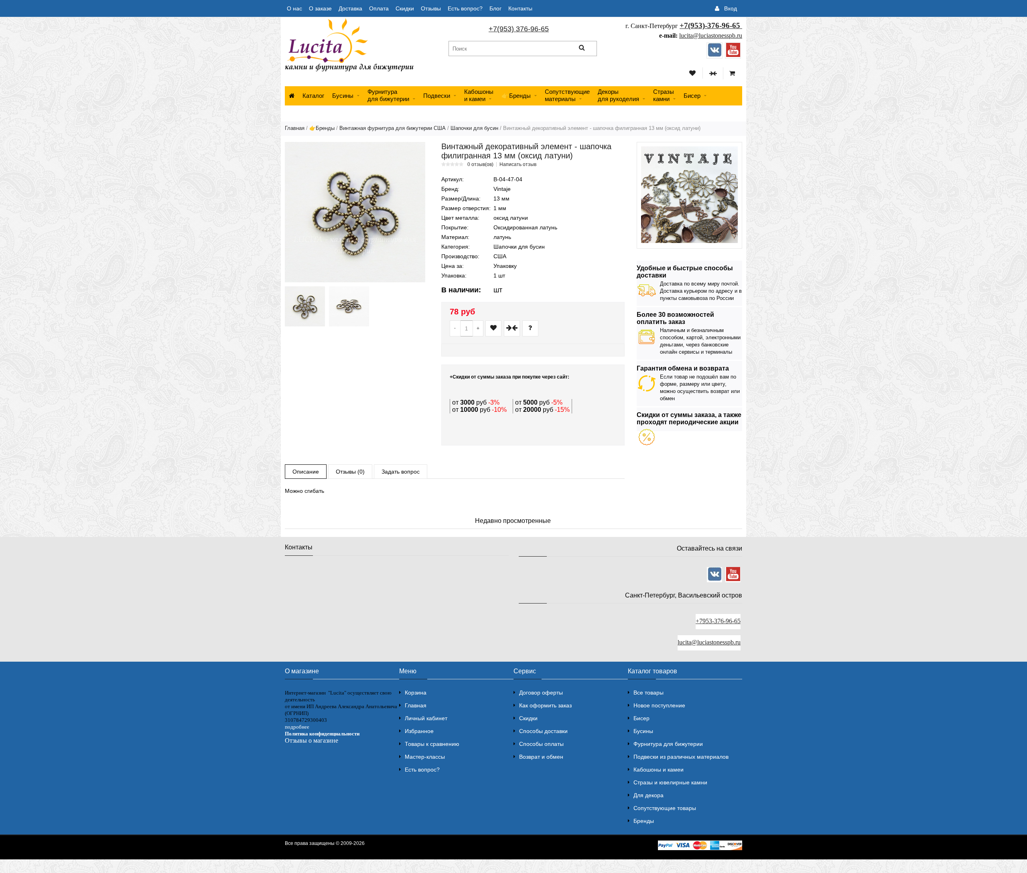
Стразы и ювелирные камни (670, 782)
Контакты (520, 8)
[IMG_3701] (349, 306)
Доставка (350, 8)
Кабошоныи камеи (478, 95)
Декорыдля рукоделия (618, 95)
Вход (730, 8)
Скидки (405, 8)
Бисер (692, 95)
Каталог (313, 95)
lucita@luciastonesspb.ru (710, 35)
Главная (294, 128)
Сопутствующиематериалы (567, 95)
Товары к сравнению (432, 744)
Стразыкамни (663, 95)
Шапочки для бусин (474, 128)
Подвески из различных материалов (681, 756)
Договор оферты (541, 692)
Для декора (648, 795)
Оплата (379, 8)
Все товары (648, 692)
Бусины (342, 95)
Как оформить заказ (545, 705)
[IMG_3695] (305, 306)
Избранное (419, 731)
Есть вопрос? (465, 8)
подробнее (297, 727)
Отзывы (431, 8)
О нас (294, 8)
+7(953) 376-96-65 (519, 29)
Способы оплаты (541, 744)
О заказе (320, 8)
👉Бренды (516, 95)
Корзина (415, 692)
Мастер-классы (425, 756)
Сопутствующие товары (664, 808)
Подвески (436, 95)
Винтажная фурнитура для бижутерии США (392, 128)
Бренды (643, 821)
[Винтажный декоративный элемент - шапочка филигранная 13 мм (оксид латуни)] (355, 212)
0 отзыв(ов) (480, 164)
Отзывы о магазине (311, 740)
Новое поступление (659, 705)
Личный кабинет (426, 718)
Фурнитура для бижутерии (388, 95)
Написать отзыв (517, 164)
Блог (495, 8)
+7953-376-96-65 (718, 621)
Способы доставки (543, 731)
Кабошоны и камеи (658, 769)
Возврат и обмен (541, 756)
